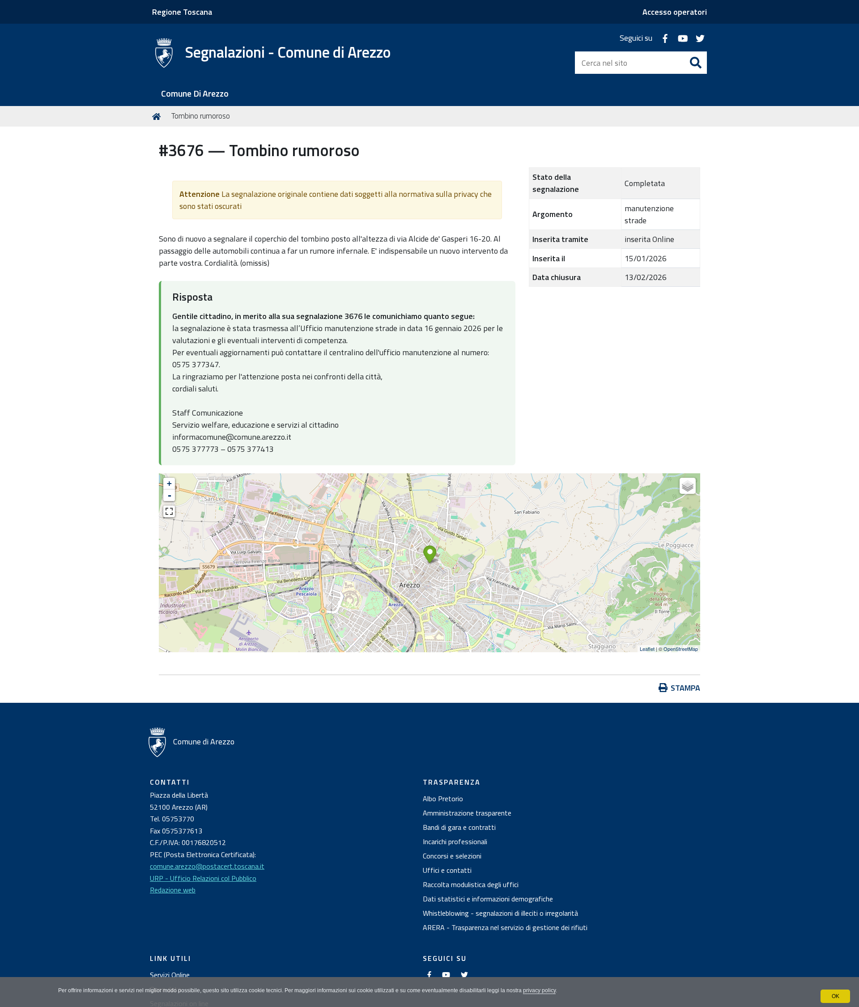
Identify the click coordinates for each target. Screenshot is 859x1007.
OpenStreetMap (680, 648)
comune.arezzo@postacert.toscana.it (207, 866)
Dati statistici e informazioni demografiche (488, 898)
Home (158, 116)
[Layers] (688, 486)
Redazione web (173, 889)
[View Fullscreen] (169, 511)
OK (835, 996)
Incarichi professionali (455, 841)
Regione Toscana (182, 12)
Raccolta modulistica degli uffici (471, 884)
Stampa (685, 688)
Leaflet (647, 648)
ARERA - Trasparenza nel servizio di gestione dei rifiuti (505, 927)
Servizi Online (170, 974)
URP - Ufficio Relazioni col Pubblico (203, 878)
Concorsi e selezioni (452, 855)
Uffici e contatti (447, 870)
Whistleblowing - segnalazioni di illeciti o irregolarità (500, 913)
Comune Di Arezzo (195, 93)
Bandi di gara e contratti (459, 827)
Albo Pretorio (443, 798)
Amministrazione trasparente (467, 812)
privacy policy (539, 990)
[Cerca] (696, 62)
